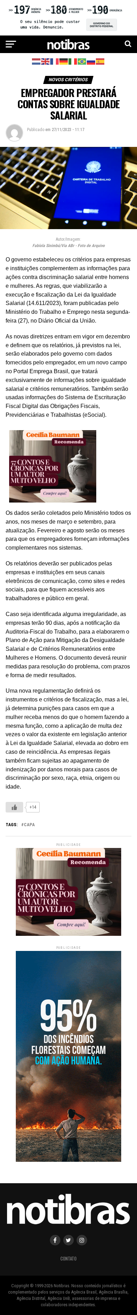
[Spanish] (100, 61)
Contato (68, 1258)
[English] (45, 61)
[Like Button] (14, 807)
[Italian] (73, 61)
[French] (54, 61)
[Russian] (91, 61)
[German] (63, 61)
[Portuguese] (82, 61)
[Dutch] (36, 61)
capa (29, 825)
